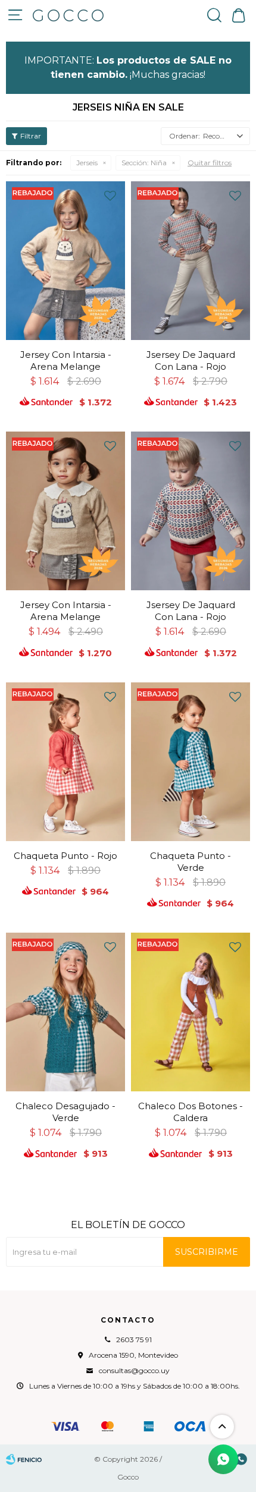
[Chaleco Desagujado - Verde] (65, 1012)
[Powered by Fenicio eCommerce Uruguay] (24, 1459)
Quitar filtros (210, 162)
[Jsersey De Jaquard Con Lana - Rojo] (190, 260)
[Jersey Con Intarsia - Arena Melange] (65, 260)
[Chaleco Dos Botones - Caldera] (190, 1012)
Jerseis (87, 162)
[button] (214, 15)
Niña (144, 162)
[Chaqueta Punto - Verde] (190, 761)
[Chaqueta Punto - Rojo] (65, 761)
